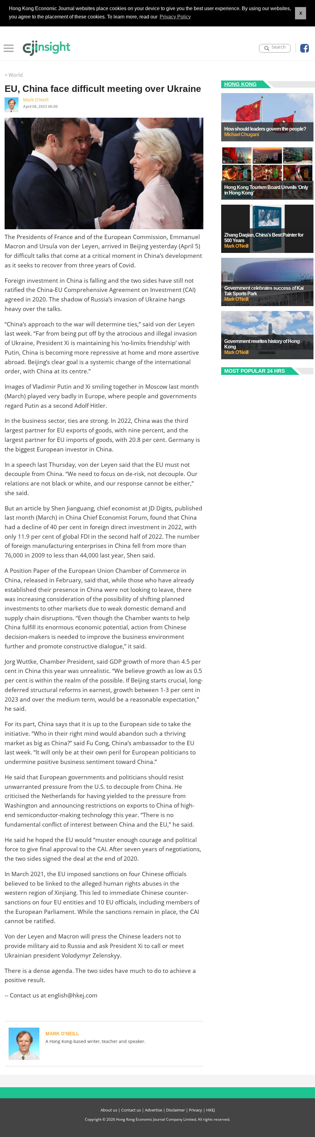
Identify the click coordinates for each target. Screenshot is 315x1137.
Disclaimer (175, 1110)
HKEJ (210, 1110)
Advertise (153, 1110)
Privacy (195, 1110)
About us (109, 1110)
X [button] (300, 13)
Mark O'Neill (36, 100)
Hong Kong (240, 84)
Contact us (131, 1110)
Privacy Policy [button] (175, 16)
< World (14, 75)
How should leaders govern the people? (265, 129)
